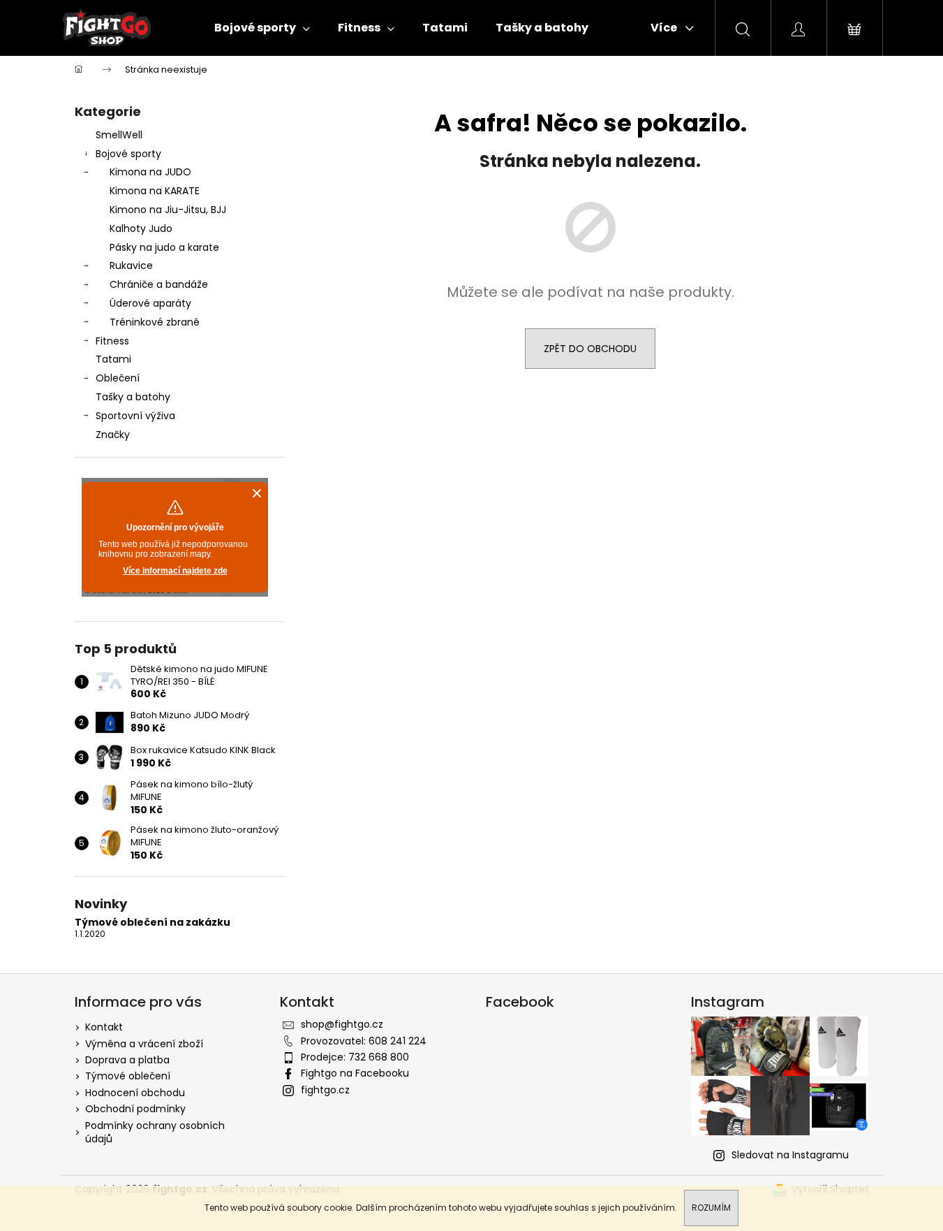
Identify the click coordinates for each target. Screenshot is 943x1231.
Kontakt (104, 1027)
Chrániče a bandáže (159, 284)
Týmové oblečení (127, 1076)
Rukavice (131, 265)
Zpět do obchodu (590, 349)
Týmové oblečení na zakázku (152, 922)
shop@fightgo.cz (342, 1024)
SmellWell (119, 135)
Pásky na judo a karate (164, 247)
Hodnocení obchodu (135, 1093)
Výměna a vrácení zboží (144, 1044)
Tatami (113, 359)
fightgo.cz (325, 1090)
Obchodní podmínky (135, 1109)
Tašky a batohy (133, 397)
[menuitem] (262, 28)
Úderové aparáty (150, 303)
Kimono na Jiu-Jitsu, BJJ (168, 210)
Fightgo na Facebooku (355, 1073)
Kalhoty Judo (141, 228)
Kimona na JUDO (150, 172)
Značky (113, 435)
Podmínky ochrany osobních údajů (155, 1132)
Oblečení (118, 378)
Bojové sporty (128, 154)
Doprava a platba (127, 1060)
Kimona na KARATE (155, 191)
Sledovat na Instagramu (790, 1155)
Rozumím (711, 1208)
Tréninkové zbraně (155, 322)
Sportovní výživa (135, 416)
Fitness (112, 341)
